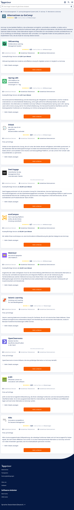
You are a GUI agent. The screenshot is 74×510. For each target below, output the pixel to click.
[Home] (1, 11)
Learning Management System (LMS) (28, 11)
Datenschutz (4, 469)
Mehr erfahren (37, 70)
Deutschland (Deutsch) (15, 505)
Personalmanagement (10, 11)
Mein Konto (4, 494)
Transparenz (4, 473)
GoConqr (43, 11)
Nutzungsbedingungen (7, 476)
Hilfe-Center (4, 497)
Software (3, 485)
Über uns (3, 482)
